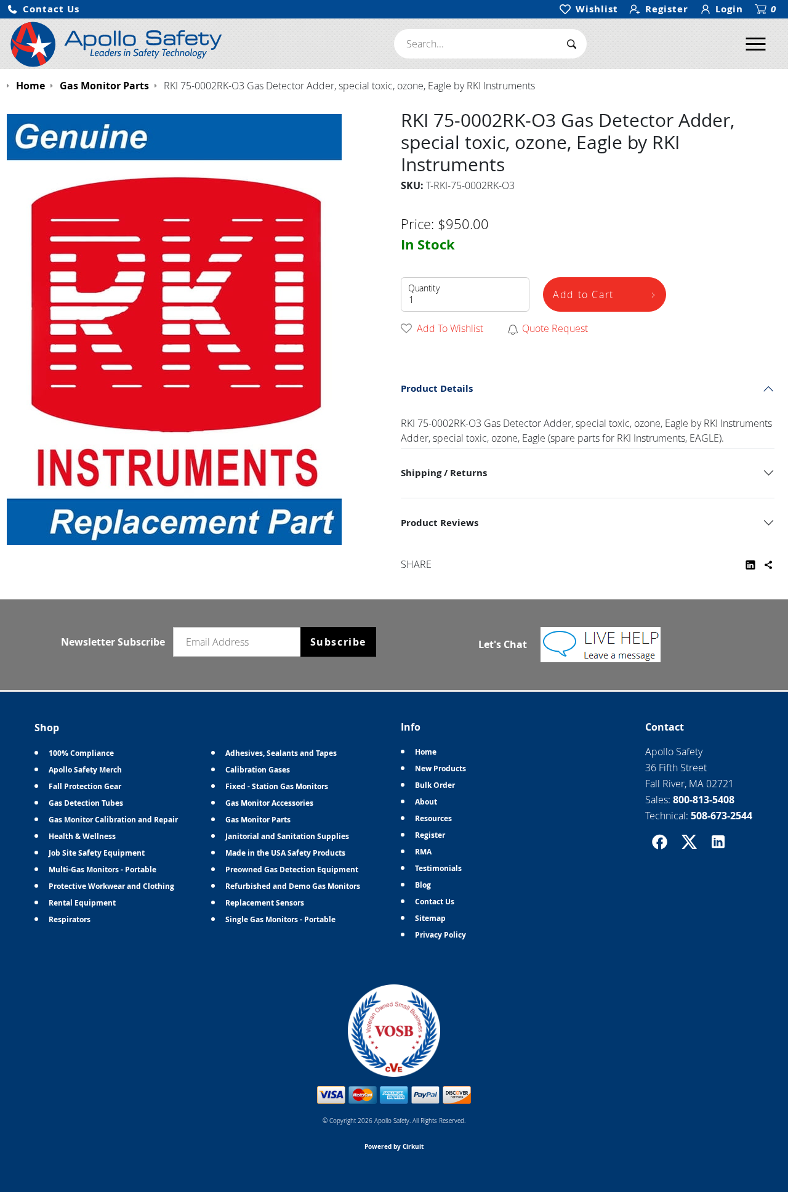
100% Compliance (81, 753)
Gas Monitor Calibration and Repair (113, 819)
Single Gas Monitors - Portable (280, 919)
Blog (423, 885)
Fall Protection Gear (85, 786)
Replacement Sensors (264, 903)
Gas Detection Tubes (86, 803)
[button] (43, 9)
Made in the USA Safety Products (285, 853)
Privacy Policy (440, 935)
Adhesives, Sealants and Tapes (281, 753)
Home (425, 752)
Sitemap (430, 918)
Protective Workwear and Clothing (111, 886)
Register (430, 835)
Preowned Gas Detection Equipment (291, 869)
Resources (433, 818)
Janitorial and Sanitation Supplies (287, 836)
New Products (440, 768)
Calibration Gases (257, 769)
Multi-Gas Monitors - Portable (102, 869)
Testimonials (438, 868)
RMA (423, 851)
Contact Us (434, 901)
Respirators (69, 919)
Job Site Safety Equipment (97, 853)
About (426, 802)
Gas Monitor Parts (258, 819)
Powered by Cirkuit (394, 1146)
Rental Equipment (82, 903)
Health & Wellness (82, 836)
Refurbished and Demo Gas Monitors (292, 886)
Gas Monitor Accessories (269, 803)
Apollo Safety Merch (85, 769)
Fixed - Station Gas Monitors (276, 786)
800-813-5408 (703, 799)
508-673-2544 (721, 815)
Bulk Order (435, 785)
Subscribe (338, 642)
